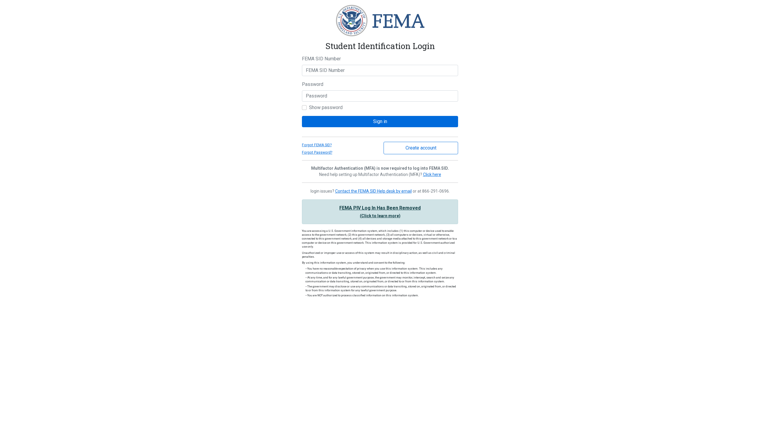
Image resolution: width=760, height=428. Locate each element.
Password (312, 84)
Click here (432, 174)
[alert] (380, 211)
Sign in (380, 121)
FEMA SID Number (321, 59)
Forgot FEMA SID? (317, 145)
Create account (421, 148)
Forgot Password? (317, 152)
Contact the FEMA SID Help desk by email (373, 191)
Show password (326, 107)
